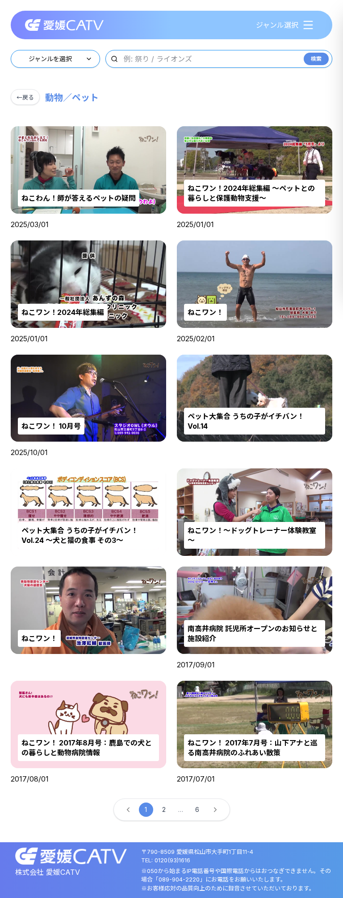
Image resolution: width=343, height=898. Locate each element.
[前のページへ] (128, 810)
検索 (316, 58)
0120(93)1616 (172, 860)
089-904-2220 (179, 879)
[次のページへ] (215, 810)
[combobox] (55, 59)
